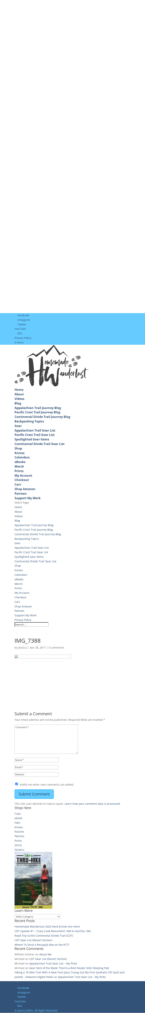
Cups (18, 813)
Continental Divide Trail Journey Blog (42, 417)
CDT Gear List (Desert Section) (33, 940)
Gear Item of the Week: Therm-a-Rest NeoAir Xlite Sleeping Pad (69, 968)
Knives (20, 453)
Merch (19, 466)
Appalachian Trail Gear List (35, 430)
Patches (19, 836)
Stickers (19, 850)
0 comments (56, 647)
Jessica (22, 647)
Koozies (19, 831)
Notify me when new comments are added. (47, 784)
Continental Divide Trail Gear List (40, 444)
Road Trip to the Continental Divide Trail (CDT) (44, 935)
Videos (19, 399)
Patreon (21, 493)
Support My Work (28, 498)
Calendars (22, 457)
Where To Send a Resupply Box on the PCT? (42, 944)
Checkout (22, 480)
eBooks (20, 462)
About (19, 394)
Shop (18, 448)
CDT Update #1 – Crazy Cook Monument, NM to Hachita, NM (53, 931)
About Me (45, 954)
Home (19, 390)
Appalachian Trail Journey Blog (38, 408)
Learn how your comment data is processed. (93, 803)
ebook (18, 818)
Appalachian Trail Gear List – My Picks (53, 963)
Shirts (18, 845)
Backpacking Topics (29, 421)
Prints (19, 471)
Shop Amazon (25, 489)
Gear (18, 426)
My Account (23, 475)
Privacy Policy (23, 338)
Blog (18, 403)
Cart (18, 484)
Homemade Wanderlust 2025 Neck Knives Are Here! (47, 926)
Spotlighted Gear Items (32, 439)
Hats (17, 822)
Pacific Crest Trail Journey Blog (37, 412)
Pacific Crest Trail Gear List (35, 435)
